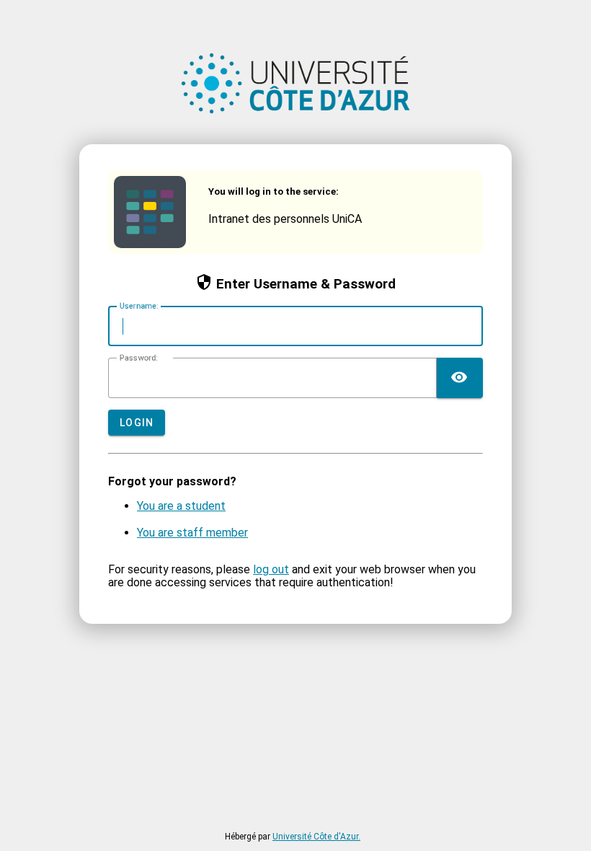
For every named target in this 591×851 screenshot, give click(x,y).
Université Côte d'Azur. (316, 837)
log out (271, 569)
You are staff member (192, 532)
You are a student (181, 506)
